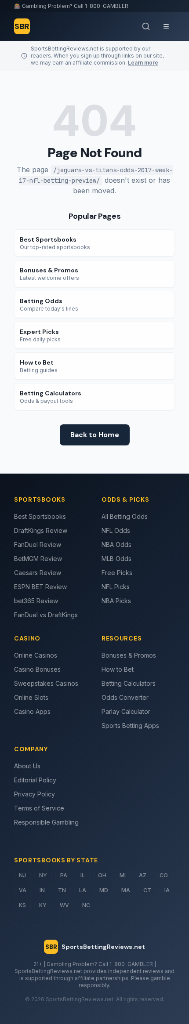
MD (103, 890)
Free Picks (117, 572)
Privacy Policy (34, 794)
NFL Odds (116, 530)
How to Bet (118, 669)
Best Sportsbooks (40, 516)
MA (125, 890)
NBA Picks (116, 600)
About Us (27, 766)
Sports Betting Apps (130, 725)
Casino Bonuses (37, 669)
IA (167, 890)
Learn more (143, 62)
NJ (22, 875)
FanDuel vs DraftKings (46, 615)
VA (22, 890)
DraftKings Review (40, 530)
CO (164, 875)
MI (123, 875)
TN (62, 890)
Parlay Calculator (126, 711)
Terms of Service (39, 808)
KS (22, 905)
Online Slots (31, 697)
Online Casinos (35, 655)
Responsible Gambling (46, 822)
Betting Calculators (129, 683)
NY (43, 875)
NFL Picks (116, 586)
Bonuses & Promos (129, 655)
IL (82, 875)
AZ (142, 875)
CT (147, 890)
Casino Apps (32, 711)
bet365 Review (36, 600)
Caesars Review (37, 572)
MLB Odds (116, 558)
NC (86, 905)
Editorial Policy (35, 780)
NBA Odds (116, 544)
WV (64, 905)
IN (42, 890)
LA (82, 890)
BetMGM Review (38, 558)
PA (63, 875)
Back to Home (94, 434)
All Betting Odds (125, 516)
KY (43, 905)
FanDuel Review (37, 544)
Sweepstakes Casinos (46, 683)
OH (102, 875)
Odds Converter (125, 697)
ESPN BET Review (40, 586)
